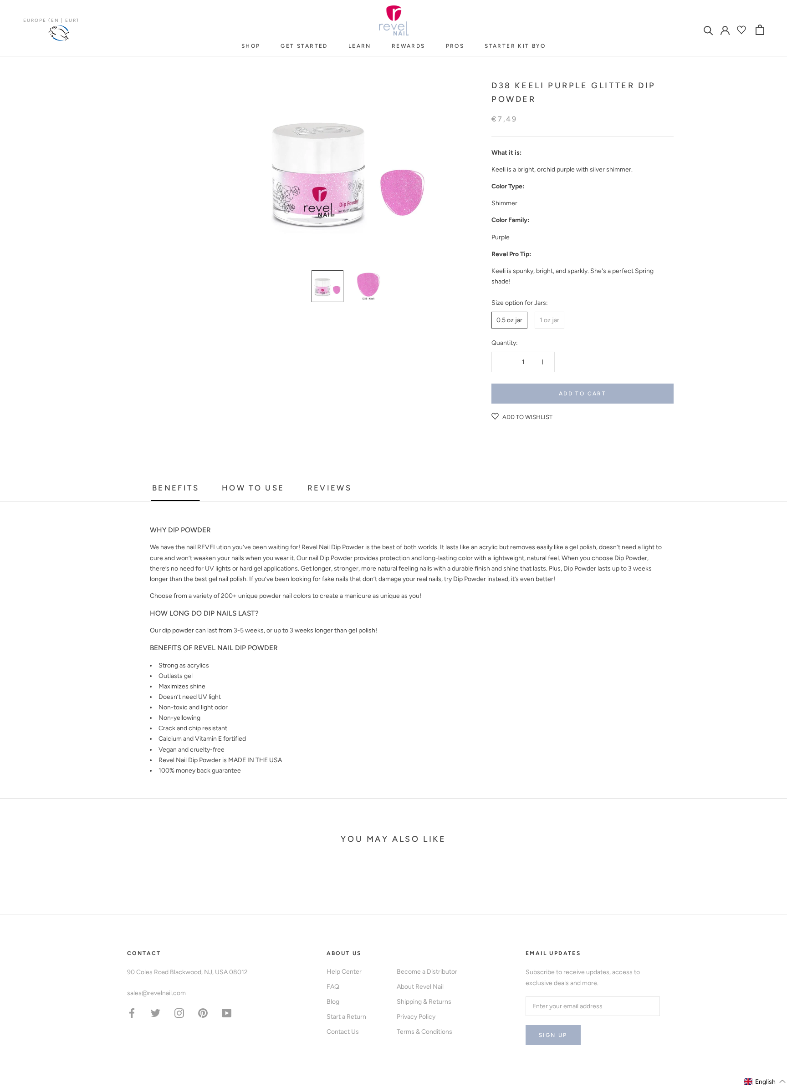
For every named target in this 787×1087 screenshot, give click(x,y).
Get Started (304, 46)
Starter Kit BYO (515, 46)
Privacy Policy (416, 1017)
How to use (253, 487)
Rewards (408, 46)
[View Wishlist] (742, 30)
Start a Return (346, 1017)
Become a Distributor (427, 972)
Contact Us (343, 1032)
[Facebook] (132, 1012)
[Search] (708, 30)
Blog (333, 1002)
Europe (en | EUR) (51, 20)
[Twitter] (155, 1012)
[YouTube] (226, 1012)
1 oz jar (549, 320)
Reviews (329, 487)
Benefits (175, 487)
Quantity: (504, 343)
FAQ (333, 987)
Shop (251, 46)
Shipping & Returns (424, 1002)
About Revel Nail (420, 987)
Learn (359, 46)
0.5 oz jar (509, 320)
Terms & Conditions (424, 1032)
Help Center (344, 972)
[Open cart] (760, 30)
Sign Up (553, 1035)
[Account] (725, 29)
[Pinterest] (203, 1012)
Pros (455, 46)
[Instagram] (179, 1012)
